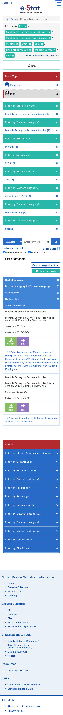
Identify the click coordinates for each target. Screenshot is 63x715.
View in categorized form (45, 265)
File (10, 618)
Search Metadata (16, 252)
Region (12, 656)
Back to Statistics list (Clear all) (42, 55)
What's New (14, 591)
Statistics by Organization (22, 626)
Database (13, 614)
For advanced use (18, 670)
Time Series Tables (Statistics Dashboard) (20, 646)
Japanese (7, 3)
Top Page (10, 18)
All (9, 610)
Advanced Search (14, 248)
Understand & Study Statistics (24, 684)
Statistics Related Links (20, 688)
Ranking (12, 595)
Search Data (37, 252)
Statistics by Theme (18, 622)
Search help (50, 248)
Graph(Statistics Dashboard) (23, 641)
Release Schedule (18, 587)
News (11, 583)
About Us (13, 706)
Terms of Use (32, 706)
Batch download (47, 271)
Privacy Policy (15, 710)
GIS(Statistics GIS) (18, 651)
